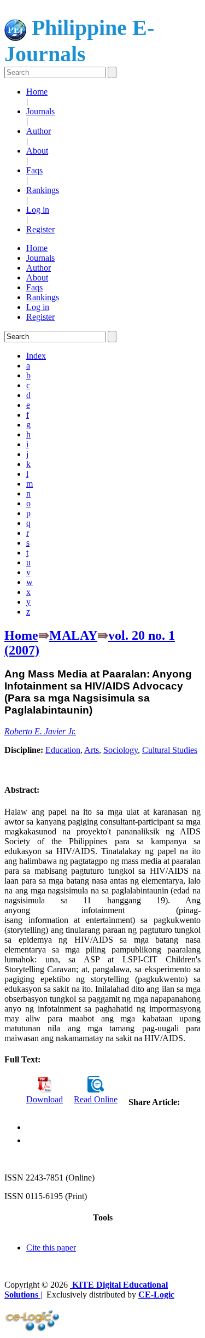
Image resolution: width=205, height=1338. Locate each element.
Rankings (42, 190)
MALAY (73, 635)
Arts (91, 750)
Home (37, 91)
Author (38, 131)
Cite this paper (51, 1247)
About (37, 150)
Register (40, 229)
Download (44, 1099)
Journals (40, 111)
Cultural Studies (169, 750)
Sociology (120, 750)
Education (62, 750)
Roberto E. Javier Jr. (40, 731)
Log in (37, 209)
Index (36, 355)
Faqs (34, 170)
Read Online (96, 1099)
